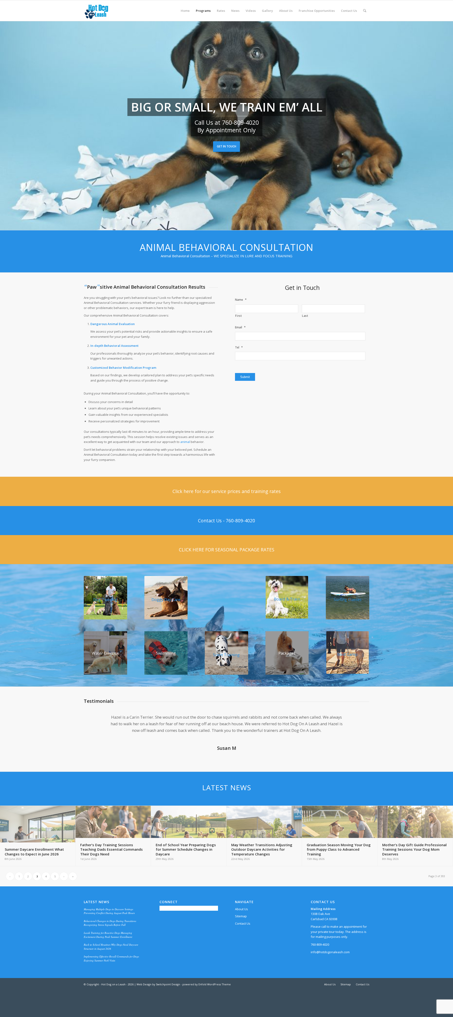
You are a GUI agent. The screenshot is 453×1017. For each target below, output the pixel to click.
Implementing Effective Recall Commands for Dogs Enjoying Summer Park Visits (111, 965)
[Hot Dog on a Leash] (96, 10)
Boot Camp (347, 654)
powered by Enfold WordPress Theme (206, 991)
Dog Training (105, 599)
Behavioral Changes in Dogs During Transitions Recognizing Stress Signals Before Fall (110, 929)
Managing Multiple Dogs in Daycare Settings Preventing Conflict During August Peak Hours (109, 918)
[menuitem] (185, 10)
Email (240, 327)
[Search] (364, 10)
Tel (239, 347)
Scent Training (226, 654)
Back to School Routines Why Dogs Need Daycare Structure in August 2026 (111, 953)
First (238, 316)
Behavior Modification (125, 367)
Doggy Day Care (165, 599)
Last (305, 316)
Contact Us (242, 930)
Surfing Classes (347, 599)
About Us (241, 916)
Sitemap (241, 923)
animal (185, 442)
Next (359, 721)
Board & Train (287, 599)
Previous (94, 721)
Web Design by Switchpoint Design (158, 991)
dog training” (250, 737)
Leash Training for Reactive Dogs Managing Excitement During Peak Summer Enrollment (108, 941)
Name (241, 300)
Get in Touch (226, 146)
